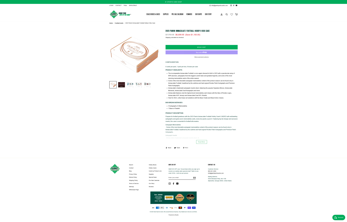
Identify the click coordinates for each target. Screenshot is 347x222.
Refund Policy (133, 177)
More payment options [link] (201, 57)
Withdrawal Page (134, 189)
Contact (131, 168)
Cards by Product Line (155, 171)
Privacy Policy (133, 174)
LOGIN (111, 5)
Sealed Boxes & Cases (153, 14)
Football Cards (119, 23)
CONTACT (118, 5)
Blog (130, 171)
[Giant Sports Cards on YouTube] (177, 183)
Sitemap (131, 186)
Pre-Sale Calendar (177, 14)
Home (111, 23)
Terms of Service (134, 183)
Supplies (166, 14)
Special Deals (153, 177)
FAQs (125, 5)
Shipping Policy (133, 180)
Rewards (189, 14)
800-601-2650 (212, 171)
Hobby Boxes (152, 165)
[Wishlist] (231, 14)
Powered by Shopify (173, 215)
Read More (201, 142)
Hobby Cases (153, 168)
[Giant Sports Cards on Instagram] (170, 183)
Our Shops (198, 14)
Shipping (168, 37)
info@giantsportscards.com (219, 5)
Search (131, 165)
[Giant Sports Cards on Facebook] (173, 183)
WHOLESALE (133, 5)
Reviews (151, 186)
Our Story (208, 14)
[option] (173, 2)
